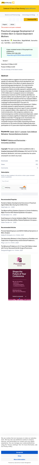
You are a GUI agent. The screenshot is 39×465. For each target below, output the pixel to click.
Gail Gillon (7, 43)
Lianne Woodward (17, 43)
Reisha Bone (17, 40)
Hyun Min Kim (5, 40)
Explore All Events (30, 8)
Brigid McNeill (26, 40)
